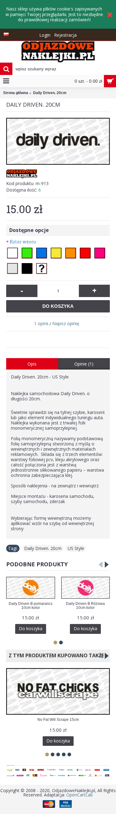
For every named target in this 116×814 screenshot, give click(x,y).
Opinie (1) (83, 364)
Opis (32, 364)
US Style (76, 548)
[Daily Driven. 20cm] (58, 141)
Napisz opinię (65, 323)
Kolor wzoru (23, 242)
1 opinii (41, 323)
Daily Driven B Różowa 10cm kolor (85, 605)
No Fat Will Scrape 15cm (58, 719)
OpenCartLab (79, 795)
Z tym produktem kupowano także (55, 655)
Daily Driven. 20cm (43, 548)
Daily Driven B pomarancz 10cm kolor (31, 605)
